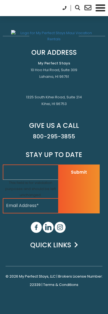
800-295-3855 (54, 136)
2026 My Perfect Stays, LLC (32, 276)
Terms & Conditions (60, 284)
